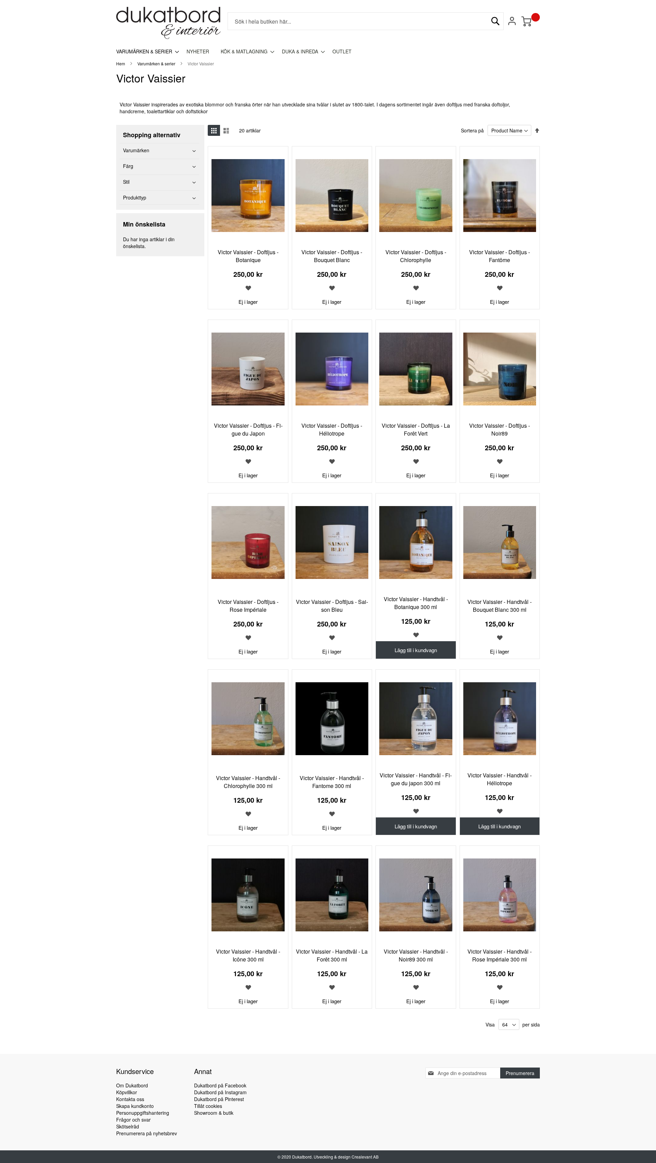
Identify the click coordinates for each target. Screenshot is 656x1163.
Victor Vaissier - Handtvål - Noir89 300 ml (416, 955)
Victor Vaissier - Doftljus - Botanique (248, 256)
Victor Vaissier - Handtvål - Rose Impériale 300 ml (499, 955)
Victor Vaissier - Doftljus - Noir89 (499, 429)
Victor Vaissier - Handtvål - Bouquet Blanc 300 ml (499, 605)
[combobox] (365, 21)
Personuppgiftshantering (142, 1112)
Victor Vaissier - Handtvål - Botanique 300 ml (416, 603)
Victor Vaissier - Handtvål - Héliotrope (499, 779)
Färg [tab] (128, 166)
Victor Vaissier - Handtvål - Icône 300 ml (248, 955)
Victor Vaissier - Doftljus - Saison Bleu (332, 605)
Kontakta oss (130, 1099)
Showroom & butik (213, 1112)
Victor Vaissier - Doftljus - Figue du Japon (248, 429)
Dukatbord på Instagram (220, 1092)
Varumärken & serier (156, 63)
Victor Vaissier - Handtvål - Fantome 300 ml (332, 782)
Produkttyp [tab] (134, 197)
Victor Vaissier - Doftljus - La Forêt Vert (416, 429)
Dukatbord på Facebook (220, 1085)
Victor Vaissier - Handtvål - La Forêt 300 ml (332, 955)
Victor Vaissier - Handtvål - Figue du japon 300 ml (416, 779)
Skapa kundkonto (135, 1105)
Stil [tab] (126, 181)
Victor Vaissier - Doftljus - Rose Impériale (248, 605)
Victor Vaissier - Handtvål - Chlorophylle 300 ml (248, 782)
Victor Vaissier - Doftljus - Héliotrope (331, 429)
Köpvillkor (126, 1092)
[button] (248, 287)
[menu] (328, 51)
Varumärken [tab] (136, 150)
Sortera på (472, 130)
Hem (121, 63)
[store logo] (168, 23)
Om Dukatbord (132, 1085)
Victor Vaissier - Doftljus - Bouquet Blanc (331, 256)
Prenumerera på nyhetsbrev (146, 1133)
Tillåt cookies (208, 1105)
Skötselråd (127, 1126)
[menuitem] (145, 51)
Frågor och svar (133, 1119)
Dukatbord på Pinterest (219, 1099)
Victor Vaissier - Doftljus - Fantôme (499, 256)
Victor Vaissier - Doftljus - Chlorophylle (415, 256)
